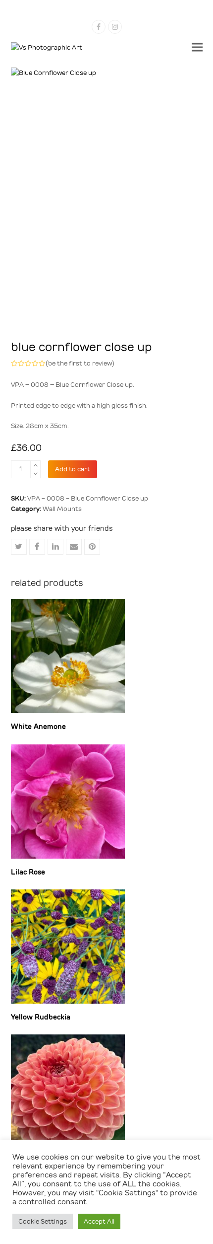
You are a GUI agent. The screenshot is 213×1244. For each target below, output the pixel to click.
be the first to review (80, 363)
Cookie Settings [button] (42, 1221)
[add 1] (35, 465)
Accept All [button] (99, 1221)
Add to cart (72, 469)
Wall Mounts (62, 508)
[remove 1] (35, 473)
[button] (197, 47)
